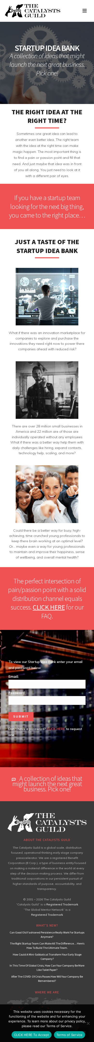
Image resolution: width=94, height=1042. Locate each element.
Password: (17, 692)
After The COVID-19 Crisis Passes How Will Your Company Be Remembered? (47, 979)
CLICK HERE (49, 607)
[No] (88, 1023)
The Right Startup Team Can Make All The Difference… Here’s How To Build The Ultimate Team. (47, 946)
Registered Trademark (62, 904)
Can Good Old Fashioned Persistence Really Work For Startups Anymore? (47, 934)
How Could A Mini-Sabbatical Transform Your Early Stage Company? (47, 957)
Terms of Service (69, 1035)
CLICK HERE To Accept (31, 1035)
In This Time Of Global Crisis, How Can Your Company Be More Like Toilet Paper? (47, 968)
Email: (13, 676)
